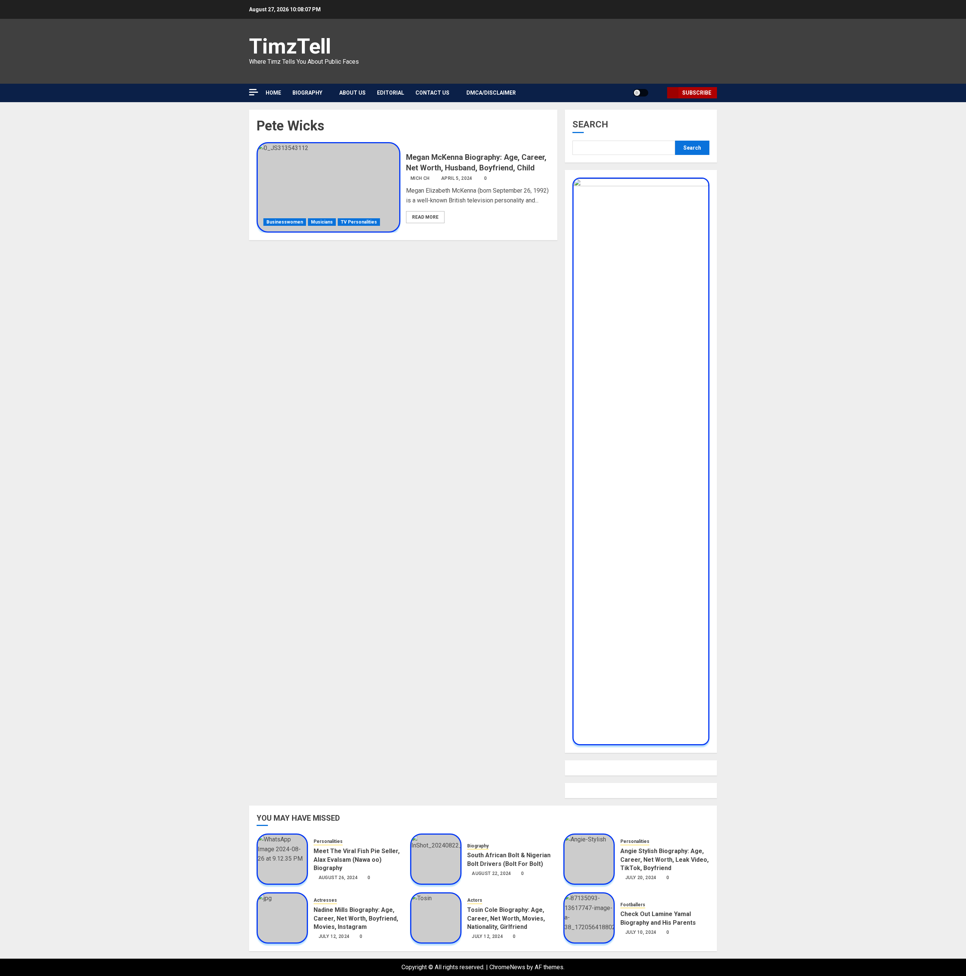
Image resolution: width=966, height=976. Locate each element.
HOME (273, 93)
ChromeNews (507, 967)
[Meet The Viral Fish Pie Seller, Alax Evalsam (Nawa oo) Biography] (282, 859)
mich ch (420, 178)
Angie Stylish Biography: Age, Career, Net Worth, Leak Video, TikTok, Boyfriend (664, 859)
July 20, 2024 (641, 877)
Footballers (632, 904)
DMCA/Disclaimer (491, 93)
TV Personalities (359, 222)
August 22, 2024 (491, 873)
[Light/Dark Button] (640, 93)
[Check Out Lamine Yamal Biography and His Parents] (589, 917)
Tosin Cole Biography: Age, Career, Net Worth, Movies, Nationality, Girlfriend (506, 918)
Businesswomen (284, 222)
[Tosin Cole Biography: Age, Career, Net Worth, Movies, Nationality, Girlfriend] (435, 917)
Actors (474, 900)
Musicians (322, 222)
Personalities (328, 841)
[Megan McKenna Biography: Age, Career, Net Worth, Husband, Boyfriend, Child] (328, 187)
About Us (352, 93)
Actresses (325, 900)
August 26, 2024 (338, 877)
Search (590, 124)
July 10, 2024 (641, 932)
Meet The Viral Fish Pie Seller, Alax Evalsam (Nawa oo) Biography (357, 859)
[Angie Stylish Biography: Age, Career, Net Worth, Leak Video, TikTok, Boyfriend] (589, 859)
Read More (425, 217)
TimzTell (290, 46)
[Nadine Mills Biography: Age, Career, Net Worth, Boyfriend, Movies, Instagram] (282, 917)
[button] (658, 93)
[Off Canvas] (253, 92)
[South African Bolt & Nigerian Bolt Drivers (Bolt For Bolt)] (435, 859)
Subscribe (696, 93)
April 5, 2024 (456, 178)
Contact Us (432, 93)
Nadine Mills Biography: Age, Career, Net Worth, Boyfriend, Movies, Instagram (356, 918)
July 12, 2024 (334, 936)
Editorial (390, 93)
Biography (307, 93)
